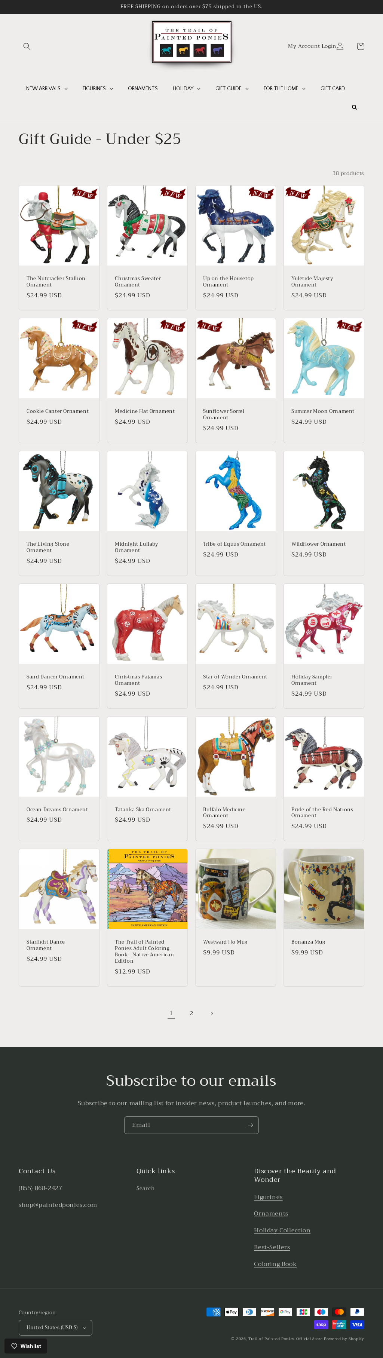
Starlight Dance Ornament (46, 945)
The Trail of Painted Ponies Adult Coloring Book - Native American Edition (144, 952)
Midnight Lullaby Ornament (136, 547)
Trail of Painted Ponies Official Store (285, 1339)
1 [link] (171, 1013)
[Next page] (211, 1013)
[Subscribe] (250, 1125)
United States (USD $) (52, 1327)
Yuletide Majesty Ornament (312, 282)
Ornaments (271, 1213)
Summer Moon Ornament (323, 411)
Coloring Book (275, 1264)
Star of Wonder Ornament (235, 677)
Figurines (268, 1197)
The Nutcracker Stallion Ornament (56, 282)
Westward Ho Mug (225, 942)
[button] (27, 46)
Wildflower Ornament (318, 544)
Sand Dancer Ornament (56, 677)
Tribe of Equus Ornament (234, 544)
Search (146, 1188)
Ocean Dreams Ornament (57, 810)
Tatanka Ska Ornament (143, 810)
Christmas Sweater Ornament (138, 282)
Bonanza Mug (308, 942)
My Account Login (312, 46)
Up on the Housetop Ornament (228, 282)
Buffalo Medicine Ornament (224, 813)
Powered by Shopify (344, 1339)
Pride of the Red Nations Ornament (322, 813)
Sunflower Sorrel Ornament (224, 414)
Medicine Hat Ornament (145, 411)
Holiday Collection (282, 1230)
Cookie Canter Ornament (58, 411)
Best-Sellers (272, 1247)
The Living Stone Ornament (48, 547)
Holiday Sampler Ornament (312, 680)
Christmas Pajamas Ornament (138, 680)
